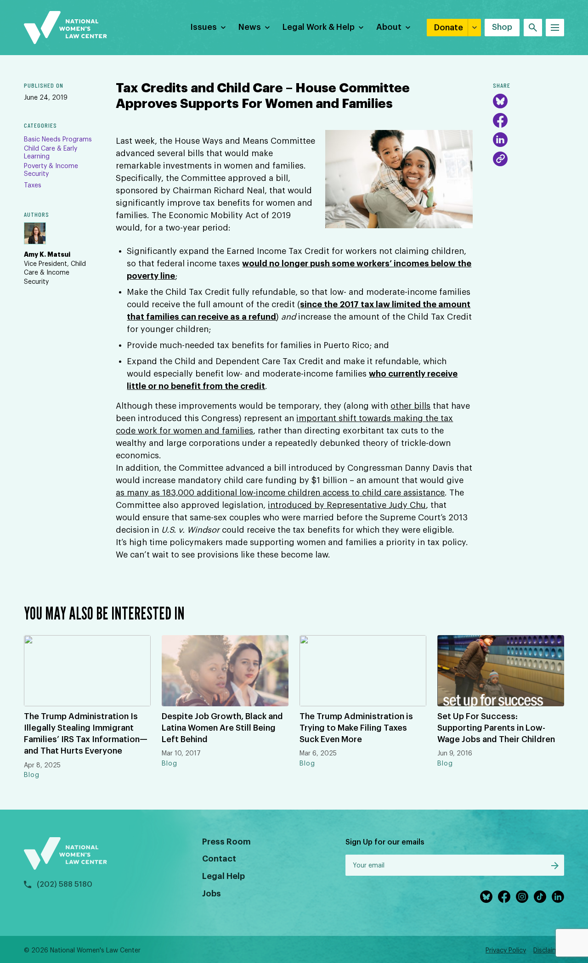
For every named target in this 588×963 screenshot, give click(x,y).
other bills (410, 406)
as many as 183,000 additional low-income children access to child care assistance (280, 493)
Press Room (226, 842)
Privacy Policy (506, 950)
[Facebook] (500, 120)
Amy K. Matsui (47, 254)
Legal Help (223, 876)
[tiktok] (540, 896)
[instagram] (522, 896)
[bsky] (486, 896)
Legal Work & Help (319, 27)
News (249, 27)
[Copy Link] (500, 159)
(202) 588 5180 (64, 884)
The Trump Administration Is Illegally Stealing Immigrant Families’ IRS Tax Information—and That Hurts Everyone (85, 733)
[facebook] (504, 896)
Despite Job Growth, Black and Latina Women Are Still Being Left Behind (222, 727)
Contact (219, 859)
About (388, 27)
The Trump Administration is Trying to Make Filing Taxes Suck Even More (356, 727)
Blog (32, 775)
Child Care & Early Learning (50, 153)
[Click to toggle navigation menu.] (555, 27)
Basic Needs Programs (58, 139)
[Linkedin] (558, 896)
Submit (555, 865)
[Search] (533, 27)
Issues (203, 27)
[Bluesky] (500, 101)
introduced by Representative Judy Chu (347, 505)
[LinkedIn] (500, 139)
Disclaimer (548, 950)
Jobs (211, 894)
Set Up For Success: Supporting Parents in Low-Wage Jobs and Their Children (496, 727)
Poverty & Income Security (51, 170)
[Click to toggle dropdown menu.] (223, 27)
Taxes (32, 185)
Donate (448, 27)
